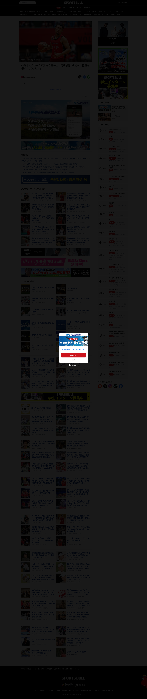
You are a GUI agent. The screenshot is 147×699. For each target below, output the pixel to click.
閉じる (73, 360)
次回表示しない (73, 365)
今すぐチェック (73, 355)
